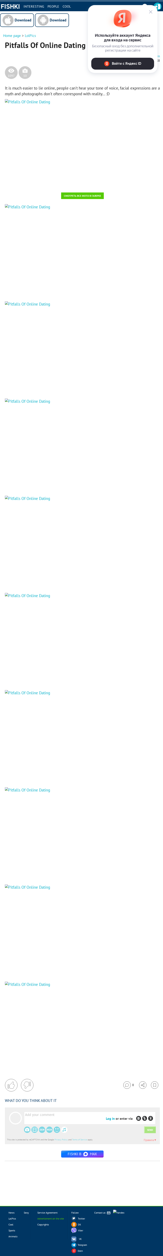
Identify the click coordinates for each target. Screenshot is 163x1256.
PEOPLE (53, 6)
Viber (80, 1230)
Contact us (100, 1212)
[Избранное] (154, 1085)
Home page (12, 35)
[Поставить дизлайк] (27, 1085)
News (11, 1212)
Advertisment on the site (50, 1218)
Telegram (82, 1244)
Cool (67, 6)
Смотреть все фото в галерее (82, 195)
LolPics (30, 35)
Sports (11, 1230)
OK (79, 1224)
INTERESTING (34, 6)
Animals (12, 1236)
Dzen (80, 1250)
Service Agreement (47, 1212)
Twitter (81, 1218)
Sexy (26, 1212)
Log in (110, 1118)
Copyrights (43, 1224)
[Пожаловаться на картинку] (56, 183)
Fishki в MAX (82, 1154)
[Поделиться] (142, 1085)
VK (80, 1239)
